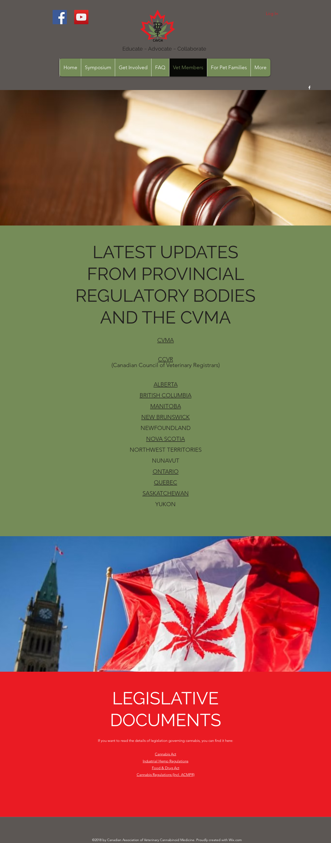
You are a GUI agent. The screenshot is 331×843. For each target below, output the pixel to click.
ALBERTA (166, 384)
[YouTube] (81, 17)
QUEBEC (165, 482)
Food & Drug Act (165, 768)
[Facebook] (60, 17)
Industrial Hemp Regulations (165, 761)
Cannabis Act (165, 754)
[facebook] (309, 87)
